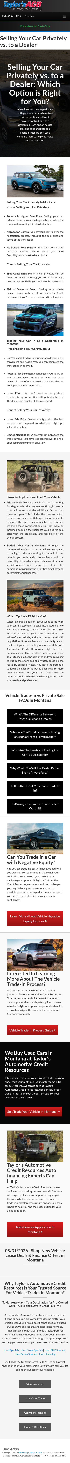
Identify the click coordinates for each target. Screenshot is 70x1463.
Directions (30, 16)
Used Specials (11, 1350)
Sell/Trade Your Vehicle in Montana (32, 1111)
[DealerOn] (10, 1449)
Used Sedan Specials (26, 1353)
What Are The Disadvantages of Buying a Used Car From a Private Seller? (35, 734)
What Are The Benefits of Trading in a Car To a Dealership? (35, 752)
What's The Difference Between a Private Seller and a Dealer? (35, 717)
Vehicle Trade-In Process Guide (31, 1030)
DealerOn (23, 1452)
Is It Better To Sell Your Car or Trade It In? (35, 788)
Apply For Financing (35, 1412)
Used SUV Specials (54, 1350)
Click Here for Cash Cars (35, 26)
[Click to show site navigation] (65, 16)
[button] (11, 16)
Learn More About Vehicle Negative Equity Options (35, 918)
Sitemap (31, 1452)
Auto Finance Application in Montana (35, 1229)
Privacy (39, 1452)
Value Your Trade (35, 1398)
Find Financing (47, 1353)
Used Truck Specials (32, 1350)
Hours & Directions (35, 1426)
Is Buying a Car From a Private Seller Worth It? (35, 806)
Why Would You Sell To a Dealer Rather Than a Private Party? (35, 770)
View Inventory (35, 1383)
